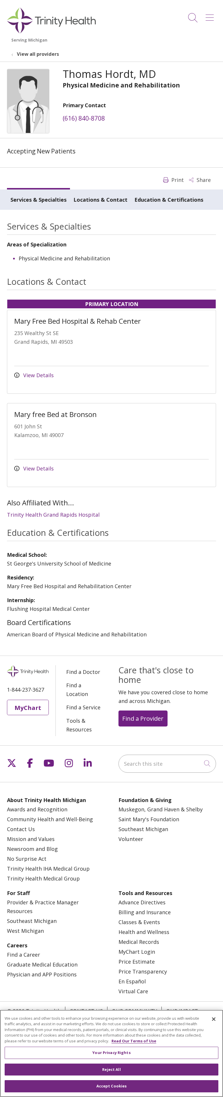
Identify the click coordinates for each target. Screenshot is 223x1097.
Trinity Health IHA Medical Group (48, 868)
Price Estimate (136, 961)
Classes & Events (139, 922)
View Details (38, 375)
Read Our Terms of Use (134, 1041)
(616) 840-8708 (84, 118)
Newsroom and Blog (32, 848)
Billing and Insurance (144, 912)
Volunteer (130, 838)
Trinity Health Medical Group (43, 878)
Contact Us (21, 829)
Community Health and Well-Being (50, 819)
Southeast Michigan (143, 829)
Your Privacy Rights (111, 1052)
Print (177, 179)
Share (203, 179)
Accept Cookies (111, 1086)
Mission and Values (31, 838)
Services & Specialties (38, 199)
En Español (132, 981)
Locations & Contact (100, 199)
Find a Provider (142, 718)
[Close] (213, 1019)
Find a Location (77, 689)
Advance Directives (142, 902)
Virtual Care (133, 991)
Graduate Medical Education (42, 964)
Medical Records (138, 941)
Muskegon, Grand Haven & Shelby (160, 809)
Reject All (111, 1069)
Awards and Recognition (37, 809)
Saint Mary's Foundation (148, 819)
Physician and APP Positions (42, 974)
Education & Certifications (168, 199)
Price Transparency (142, 971)
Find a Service (83, 707)
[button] (211, 15)
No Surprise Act (26, 858)
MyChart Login (136, 951)
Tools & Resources (79, 725)
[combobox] (167, 764)
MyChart (28, 708)
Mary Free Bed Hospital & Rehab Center (77, 321)
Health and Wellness (143, 931)
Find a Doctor (83, 671)
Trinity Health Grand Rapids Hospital (53, 514)
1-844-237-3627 (25, 689)
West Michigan (25, 930)
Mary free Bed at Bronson (55, 414)
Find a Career (23, 954)
